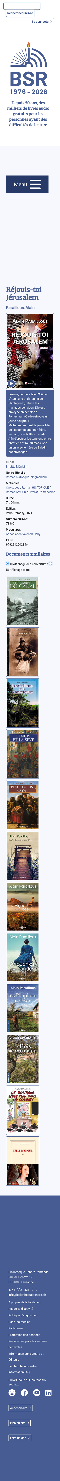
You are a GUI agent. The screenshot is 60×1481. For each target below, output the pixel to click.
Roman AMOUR (16, 492)
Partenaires (16, 1328)
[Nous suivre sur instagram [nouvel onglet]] (12, 1392)
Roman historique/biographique (27, 477)
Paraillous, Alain (20, 307)
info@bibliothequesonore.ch (27, 1294)
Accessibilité (18, 1408)
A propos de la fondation (24, 1302)
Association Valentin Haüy (23, 534)
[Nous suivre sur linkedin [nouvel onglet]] (48, 1392)
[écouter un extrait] (11, 383)
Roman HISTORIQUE (36, 487)
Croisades (13, 487)
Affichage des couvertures (30, 564)
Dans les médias (19, 1322)
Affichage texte (19, 569)
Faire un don (18, 1438)
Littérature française (41, 492)
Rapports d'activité (20, 1308)
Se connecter (41, 21)
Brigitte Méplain (16, 466)
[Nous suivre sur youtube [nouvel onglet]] (36, 1392)
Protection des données (24, 1335)
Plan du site (18, 1423)
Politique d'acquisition (23, 1315)
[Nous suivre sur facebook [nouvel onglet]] (24, 1392)
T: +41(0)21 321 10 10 (22, 1289)
